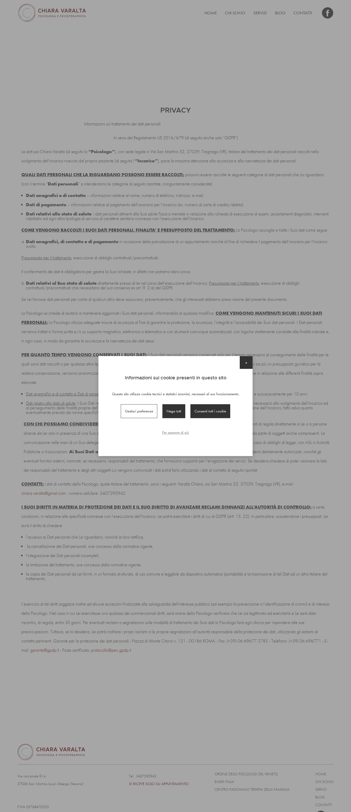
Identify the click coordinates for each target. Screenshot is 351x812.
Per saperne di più (175, 432)
